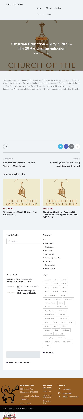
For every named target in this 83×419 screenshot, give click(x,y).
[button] (77, 146)
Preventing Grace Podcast (54, 258)
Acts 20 (64, 283)
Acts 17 (64, 280)
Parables (47, 341)
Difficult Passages (50, 303)
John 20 (47, 326)
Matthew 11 (59, 334)
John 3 (55, 322)
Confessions (49, 247)
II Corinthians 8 (49, 318)
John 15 (71, 322)
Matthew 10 (48, 334)
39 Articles (48, 280)
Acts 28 (64, 291)
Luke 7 (64, 326)
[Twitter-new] (60, 146)
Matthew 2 (66, 330)
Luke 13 (47, 330)
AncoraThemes (8, 408)
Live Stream (49, 254)
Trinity (47, 345)
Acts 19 (55, 283)
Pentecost (56, 341)
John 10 (63, 322)
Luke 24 (56, 330)
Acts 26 (55, 291)
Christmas (58, 299)
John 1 (47, 322)
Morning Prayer (49, 338)
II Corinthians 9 (62, 318)
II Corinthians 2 (49, 311)
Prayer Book (67, 341)
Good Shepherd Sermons (20, 362)
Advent (62, 295)
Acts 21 (47, 287)
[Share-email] (71, 146)
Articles (48, 240)
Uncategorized (50, 265)
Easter (61, 303)
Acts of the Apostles (50, 295)
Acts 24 (47, 291)
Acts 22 (55, 287)
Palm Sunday (62, 338)
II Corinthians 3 (62, 311)
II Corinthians (49, 307)
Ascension (48, 299)
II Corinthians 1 (61, 307)
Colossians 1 (68, 299)
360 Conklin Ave (26, 389)
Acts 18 (47, 283)
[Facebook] (66, 146)
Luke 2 (55, 326)
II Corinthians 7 (62, 314)
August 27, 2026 (27, 279)
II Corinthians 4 (49, 314)
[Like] (6, 146)
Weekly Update (50, 268)
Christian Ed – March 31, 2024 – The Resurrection (20, 213)
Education (48, 250)
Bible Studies (49, 243)
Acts (56, 280)
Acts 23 (64, 287)
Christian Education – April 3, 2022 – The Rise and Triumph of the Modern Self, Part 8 (60, 214)
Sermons (48, 261)
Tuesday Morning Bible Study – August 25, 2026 (26, 292)
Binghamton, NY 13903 (29, 392)
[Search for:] (23, 241)
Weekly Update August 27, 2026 (18, 282)
